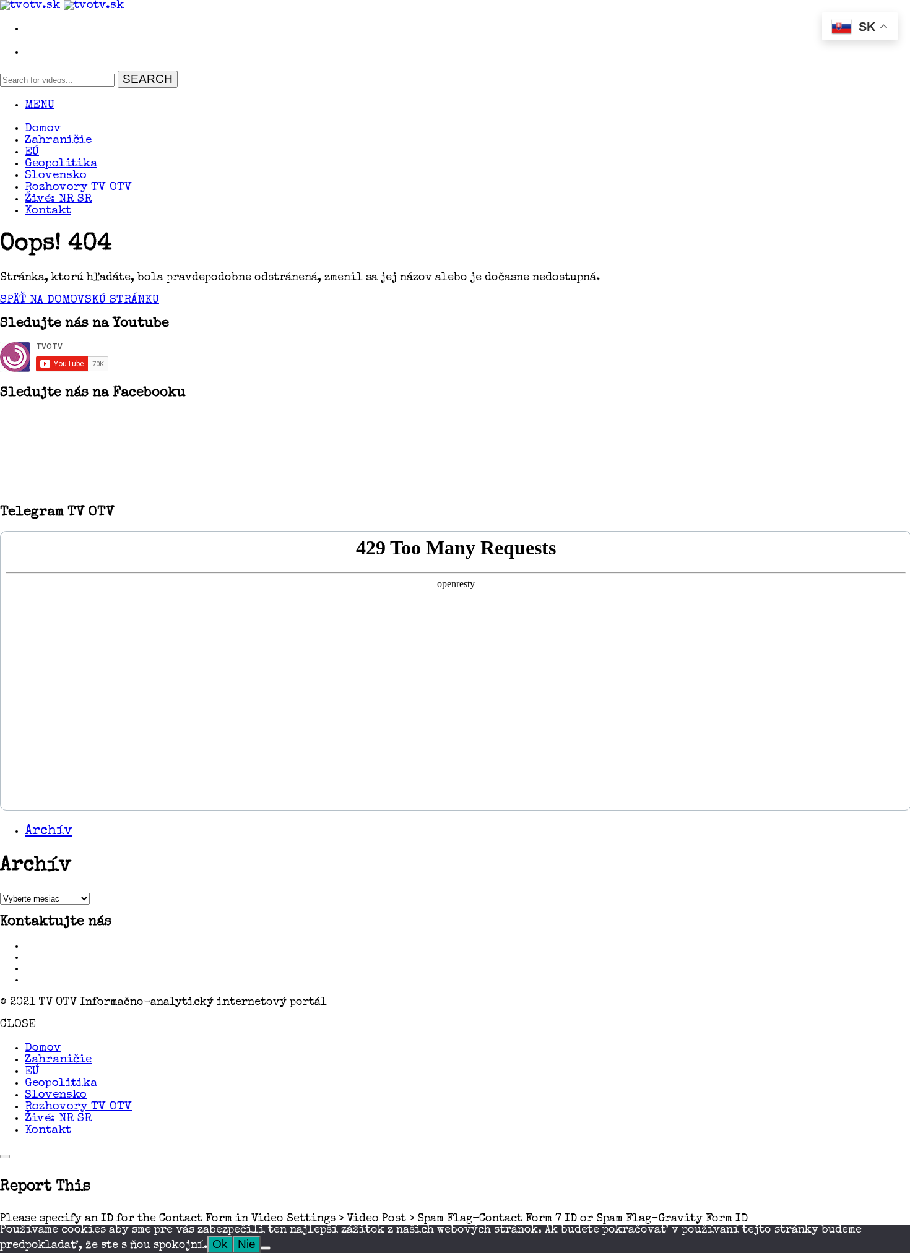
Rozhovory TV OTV (78, 188)
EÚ (32, 152)
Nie (247, 1244)
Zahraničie (58, 141)
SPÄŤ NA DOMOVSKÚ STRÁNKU (79, 300)
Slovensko (56, 176)
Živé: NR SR (58, 199)
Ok (220, 1244)
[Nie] (266, 1248)
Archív (48, 831)
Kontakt (48, 211)
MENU (39, 105)
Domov (43, 129)
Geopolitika (61, 164)
